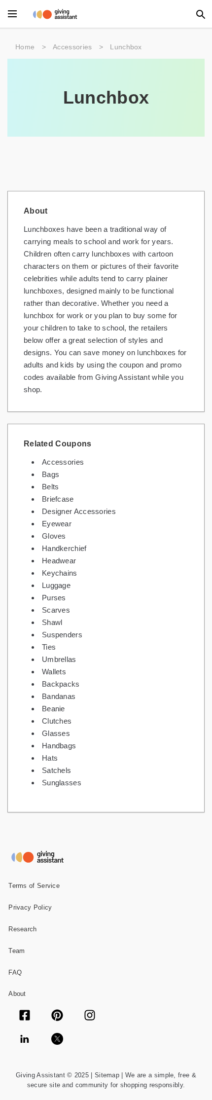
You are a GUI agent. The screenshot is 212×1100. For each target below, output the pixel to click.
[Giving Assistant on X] (57, 1040)
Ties (49, 647)
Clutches (56, 721)
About (17, 993)
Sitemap (106, 1075)
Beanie (53, 708)
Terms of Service (34, 885)
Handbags (59, 745)
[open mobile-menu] (12, 14)
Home (25, 47)
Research (22, 929)
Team (16, 950)
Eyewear (56, 523)
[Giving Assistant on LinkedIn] (25, 1040)
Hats (50, 758)
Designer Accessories (79, 511)
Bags (50, 474)
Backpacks (61, 684)
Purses (54, 597)
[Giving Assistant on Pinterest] (57, 1016)
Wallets (54, 671)
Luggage (56, 585)
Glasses (56, 733)
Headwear (59, 560)
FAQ (15, 972)
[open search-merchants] (199, 14)
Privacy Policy (30, 907)
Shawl (52, 622)
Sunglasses (61, 782)
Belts (50, 486)
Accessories (72, 47)
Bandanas (58, 696)
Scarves (56, 610)
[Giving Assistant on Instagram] (90, 1016)
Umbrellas (59, 659)
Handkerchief (64, 548)
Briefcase (58, 499)
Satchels (56, 770)
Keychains (59, 573)
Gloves (54, 536)
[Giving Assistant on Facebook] (25, 1016)
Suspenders (62, 634)
